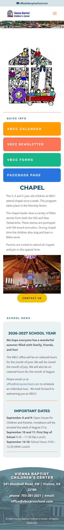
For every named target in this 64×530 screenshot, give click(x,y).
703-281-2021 (31, 495)
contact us (32, 298)
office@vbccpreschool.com (23, 384)
